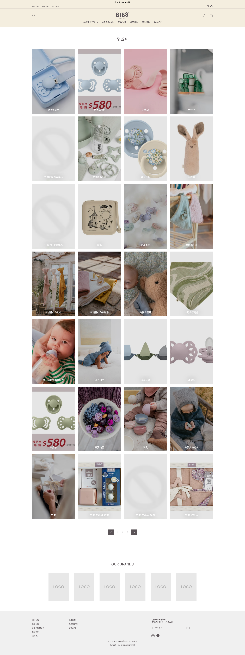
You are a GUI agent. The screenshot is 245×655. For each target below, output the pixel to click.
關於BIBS (35, 6)
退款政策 (35, 636)
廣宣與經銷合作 (38, 628)
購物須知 (72, 628)
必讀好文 (158, 22)
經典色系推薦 (108, 22)
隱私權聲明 (73, 624)
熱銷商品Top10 (90, 22)
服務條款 (35, 632)
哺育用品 (134, 22)
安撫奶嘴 (122, 22)
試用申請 (55, 6)
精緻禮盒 (146, 22)
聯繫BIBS (46, 6)
